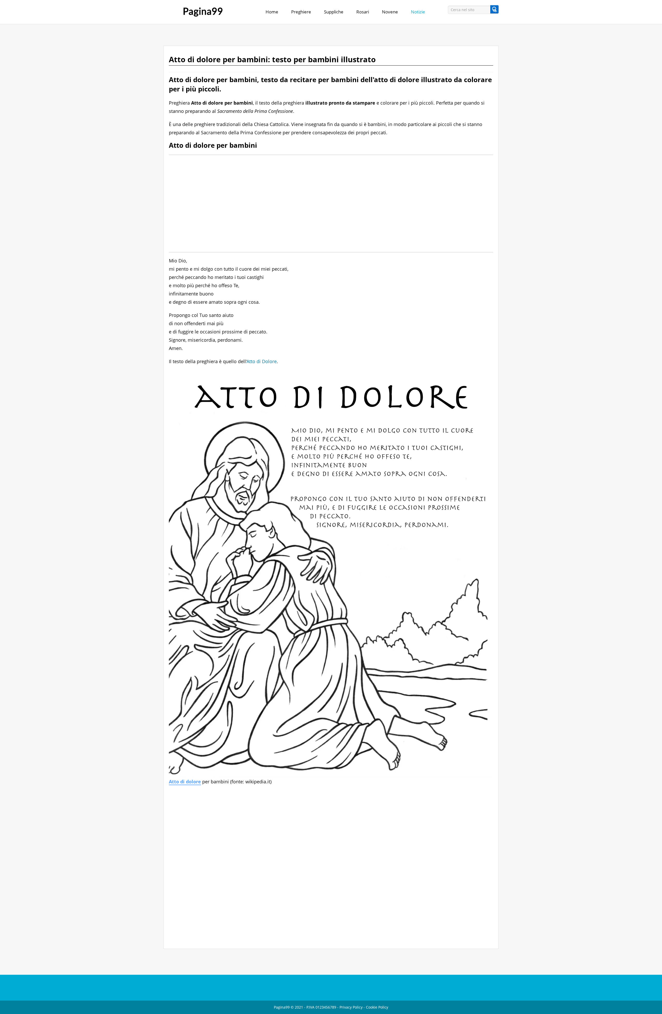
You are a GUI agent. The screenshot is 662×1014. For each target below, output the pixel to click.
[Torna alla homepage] (203, 12)
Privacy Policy (351, 1007)
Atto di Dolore (262, 361)
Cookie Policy (377, 1007)
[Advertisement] (324, 203)
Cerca (494, 9)
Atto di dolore (185, 781)
